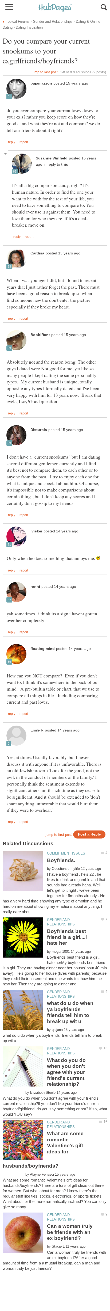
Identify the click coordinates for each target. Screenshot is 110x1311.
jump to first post (59, 835)
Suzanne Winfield (52, 158)
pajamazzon (41, 83)
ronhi (35, 587)
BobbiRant (40, 335)
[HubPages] (55, 8)
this (64, 164)
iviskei (36, 531)
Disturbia (38, 430)
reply (11, 142)
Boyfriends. (61, 860)
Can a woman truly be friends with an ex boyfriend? (70, 1232)
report (23, 142)
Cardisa (37, 253)
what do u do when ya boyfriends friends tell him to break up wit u (70, 1012)
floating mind (42, 649)
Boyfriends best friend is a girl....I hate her (67, 937)
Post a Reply (89, 834)
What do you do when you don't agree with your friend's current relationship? (66, 1072)
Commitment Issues (66, 853)
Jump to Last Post (45, 72)
